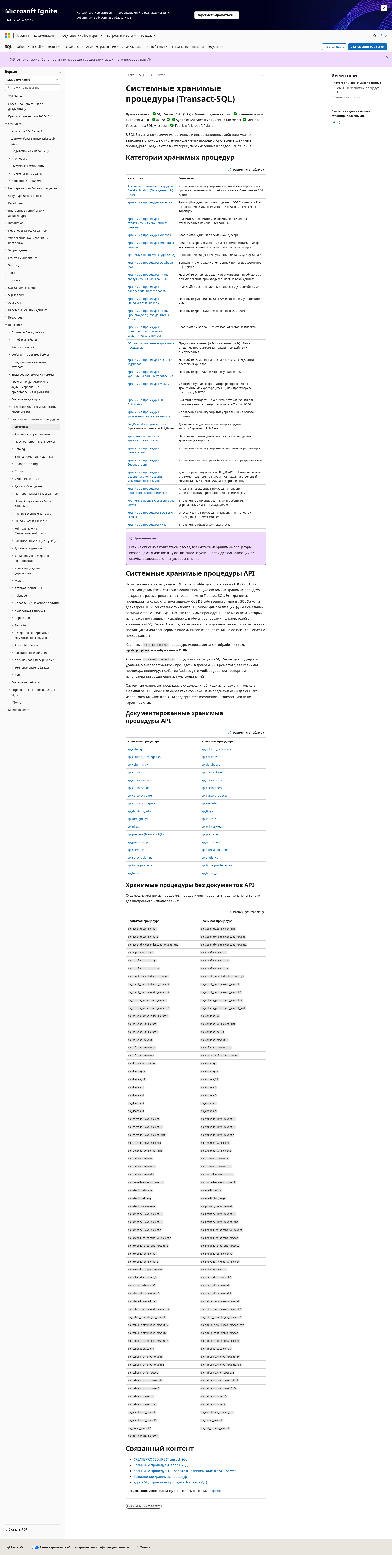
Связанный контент (348, 97)
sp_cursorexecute (139, 780)
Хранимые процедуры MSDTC (149, 384)
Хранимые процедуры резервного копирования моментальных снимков (146, 476)
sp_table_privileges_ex (217, 865)
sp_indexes (209, 819)
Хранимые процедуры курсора (149, 235)
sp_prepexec (210, 834)
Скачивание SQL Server (368, 47)
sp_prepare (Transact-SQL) (146, 834)
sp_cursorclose (212, 772)
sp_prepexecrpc (138, 842)
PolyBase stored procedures (147, 424)
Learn (130, 75)
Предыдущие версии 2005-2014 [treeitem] (30, 116)
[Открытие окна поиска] (375, 35)
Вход (384, 35)
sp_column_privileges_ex (144, 757)
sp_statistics (210, 857)
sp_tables (134, 873)
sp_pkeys (134, 826)
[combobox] (32, 79)
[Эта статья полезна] (334, 122)
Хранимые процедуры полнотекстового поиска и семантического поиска (146, 331)
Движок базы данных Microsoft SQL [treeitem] (33, 141)
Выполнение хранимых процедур (160, 1476)
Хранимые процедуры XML (147, 524)
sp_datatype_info (139, 811)
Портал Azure (334, 47)
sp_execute (209, 803)
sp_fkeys (207, 811)
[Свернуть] (59, 71)
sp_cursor (134, 772)
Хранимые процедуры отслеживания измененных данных (147, 223)
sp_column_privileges (216, 749)
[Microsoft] (7, 35)
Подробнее (215, 1491)
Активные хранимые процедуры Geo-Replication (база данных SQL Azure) (151, 190)
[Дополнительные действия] (262, 75)
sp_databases (211, 764)
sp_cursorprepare (140, 795)
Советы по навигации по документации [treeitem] (25, 106)
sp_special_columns (215, 850)
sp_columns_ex (138, 764)
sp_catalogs (136, 749)
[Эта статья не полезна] (338, 122)
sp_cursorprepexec (214, 795)
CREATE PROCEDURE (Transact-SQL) (161, 1459)
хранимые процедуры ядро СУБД (151, 255)
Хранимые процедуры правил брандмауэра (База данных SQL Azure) (150, 315)
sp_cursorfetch (212, 780)
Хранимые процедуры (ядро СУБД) (161, 1465)
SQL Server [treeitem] (15, 96)
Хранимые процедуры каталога (150, 202)
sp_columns (210, 757)
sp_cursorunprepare (142, 803)
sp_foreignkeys (138, 819)
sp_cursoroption (139, 788)
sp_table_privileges (141, 865)
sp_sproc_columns (140, 857)
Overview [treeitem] (21, 427)
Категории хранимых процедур (357, 83)
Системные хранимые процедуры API (358, 90)
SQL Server (157, 75)
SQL (142, 75)
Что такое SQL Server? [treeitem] (26, 131)
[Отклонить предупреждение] (384, 8)
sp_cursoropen (212, 788)
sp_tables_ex (210, 873)
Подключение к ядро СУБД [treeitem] (30, 151)
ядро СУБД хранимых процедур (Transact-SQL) (170, 1482)
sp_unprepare (211, 842)
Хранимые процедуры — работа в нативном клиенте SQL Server (185, 1471)
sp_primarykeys (212, 826)
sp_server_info (137, 850)
